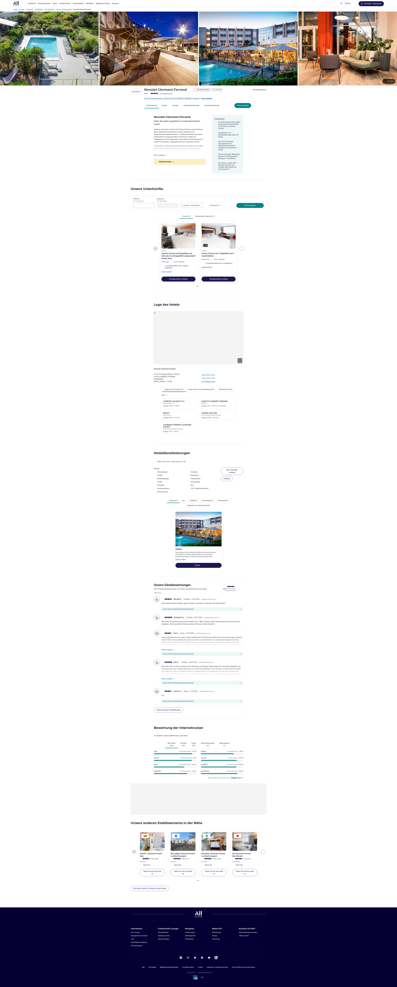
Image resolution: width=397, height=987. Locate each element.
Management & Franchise (139, 936)
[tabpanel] (198, 254)
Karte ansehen (206, 98)
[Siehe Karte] (198, 338)
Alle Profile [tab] (171, 744)
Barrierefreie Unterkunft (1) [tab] (205, 216)
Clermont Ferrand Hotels (64, 9)
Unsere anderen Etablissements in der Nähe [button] (166, 823)
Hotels (15, 9)
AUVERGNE (39, 9)
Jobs (132, 939)
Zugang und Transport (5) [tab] (173, 389)
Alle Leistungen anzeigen (232, 471)
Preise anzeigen (243, 105)
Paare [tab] (194, 744)
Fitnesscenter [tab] (223, 500)
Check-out (162, 200)
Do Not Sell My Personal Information (243, 967)
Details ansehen (180, 559)
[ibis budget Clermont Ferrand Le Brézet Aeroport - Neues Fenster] (183, 841)
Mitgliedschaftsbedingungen (169, 967)
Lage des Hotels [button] (167, 305)
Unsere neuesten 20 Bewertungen (168, 710)
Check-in (138, 200)
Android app (216, 939)
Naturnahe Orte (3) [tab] (226, 389)
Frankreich (29, 9)
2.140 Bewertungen (166, 93)
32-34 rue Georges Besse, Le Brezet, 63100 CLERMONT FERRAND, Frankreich (172, 98)
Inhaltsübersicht (190, 936)
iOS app (214, 936)
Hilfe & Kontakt (244, 936)
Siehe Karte (146, 865)
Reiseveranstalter (163, 939)
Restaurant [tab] (173, 500)
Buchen (198, 565)
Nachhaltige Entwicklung (139, 942)
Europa (22, 9)
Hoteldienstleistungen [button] (172, 453)
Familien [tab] (183, 744)
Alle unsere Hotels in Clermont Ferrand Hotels (149, 888)
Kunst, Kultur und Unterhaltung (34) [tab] (201, 389)
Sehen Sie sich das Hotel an (152, 872)
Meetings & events (164, 936)
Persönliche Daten (188, 967)
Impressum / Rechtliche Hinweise (217, 967)
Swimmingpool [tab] (207, 500)
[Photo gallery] (198, 48)
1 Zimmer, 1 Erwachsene (190, 205)
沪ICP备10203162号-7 (205, 972)
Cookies (200, 967)
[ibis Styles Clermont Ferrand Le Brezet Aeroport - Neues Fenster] (213, 841)
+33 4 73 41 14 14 (208, 375)
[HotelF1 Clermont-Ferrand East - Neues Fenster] (152, 841)
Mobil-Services (216, 932)
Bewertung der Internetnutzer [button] (178, 728)
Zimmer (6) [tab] (186, 216)
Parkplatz (226, 479)
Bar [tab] (183, 500)
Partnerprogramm (137, 945)
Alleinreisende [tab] (224, 744)
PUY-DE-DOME (49, 9)
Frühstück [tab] (193, 500)
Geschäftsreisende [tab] (207, 744)
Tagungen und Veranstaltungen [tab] (198, 505)
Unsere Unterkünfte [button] (147, 189)
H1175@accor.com (208, 382)
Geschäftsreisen (163, 932)
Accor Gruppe (135, 932)
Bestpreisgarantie (259, 90)
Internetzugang (190, 932)
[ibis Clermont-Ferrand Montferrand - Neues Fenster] (244, 841)
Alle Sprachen (189, 939)
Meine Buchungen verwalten (248, 932)
